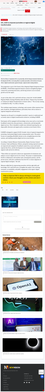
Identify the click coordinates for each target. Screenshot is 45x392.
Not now (19, 210)
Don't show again (22, 212)
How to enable (24, 210)
